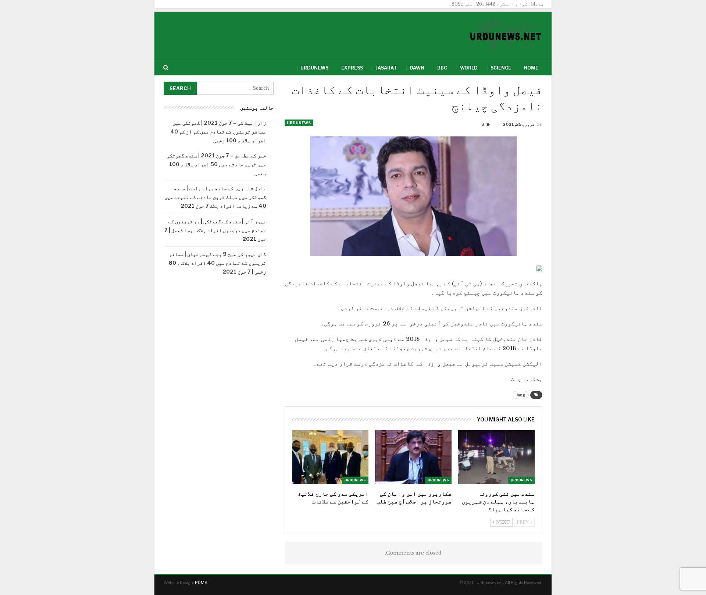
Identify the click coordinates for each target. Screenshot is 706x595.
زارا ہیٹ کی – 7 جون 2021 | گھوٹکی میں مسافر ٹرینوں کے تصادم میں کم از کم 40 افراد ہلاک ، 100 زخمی (218, 131)
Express (352, 68)
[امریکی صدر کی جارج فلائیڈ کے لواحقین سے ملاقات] (330, 457)
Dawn (417, 68)
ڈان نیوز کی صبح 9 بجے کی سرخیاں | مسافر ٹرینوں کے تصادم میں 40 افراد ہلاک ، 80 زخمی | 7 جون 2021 (217, 263)
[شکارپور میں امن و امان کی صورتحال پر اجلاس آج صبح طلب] (413, 457)
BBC (442, 68)
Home (531, 68)
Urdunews (314, 68)
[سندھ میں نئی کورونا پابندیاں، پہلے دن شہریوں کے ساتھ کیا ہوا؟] (496, 457)
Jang (520, 395)
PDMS (201, 582)
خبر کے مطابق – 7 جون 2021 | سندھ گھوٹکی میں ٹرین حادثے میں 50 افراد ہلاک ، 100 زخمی (216, 164)
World (469, 68)
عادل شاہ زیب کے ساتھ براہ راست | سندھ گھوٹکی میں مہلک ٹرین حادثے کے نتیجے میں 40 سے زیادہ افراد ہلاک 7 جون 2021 (215, 197)
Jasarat (386, 68)
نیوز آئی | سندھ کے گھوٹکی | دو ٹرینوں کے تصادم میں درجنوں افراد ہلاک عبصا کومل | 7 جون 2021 (215, 230)
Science (501, 68)
